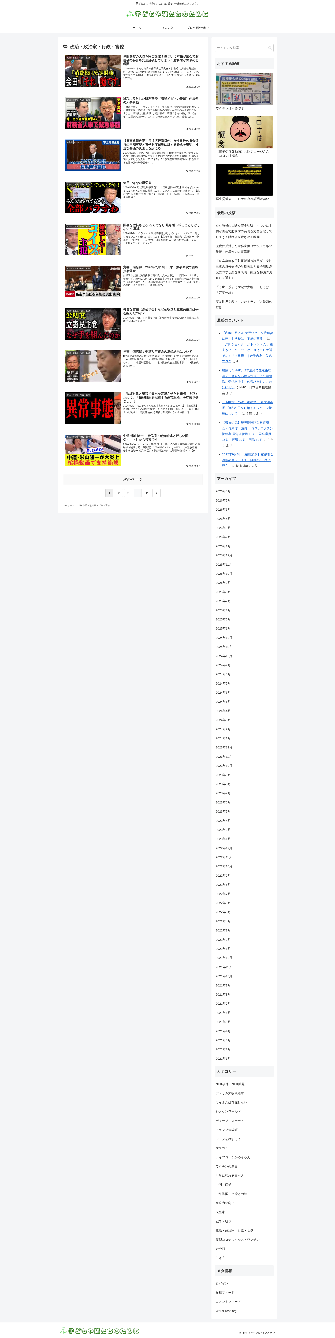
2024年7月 (223, 683)
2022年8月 (223, 884)
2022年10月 (224, 866)
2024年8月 (223, 674)
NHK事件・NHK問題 (230, 1084)
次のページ (133, 479)
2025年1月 (223, 628)
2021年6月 (223, 1013)
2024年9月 (223, 665)
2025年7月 (223, 601)
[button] (270, 48)
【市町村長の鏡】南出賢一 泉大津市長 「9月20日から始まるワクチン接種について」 (247, 407)
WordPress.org (226, 1311)
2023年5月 (223, 811)
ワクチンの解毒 (227, 1166)
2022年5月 (223, 912)
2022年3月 (223, 930)
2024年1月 (223, 738)
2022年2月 (223, 939)
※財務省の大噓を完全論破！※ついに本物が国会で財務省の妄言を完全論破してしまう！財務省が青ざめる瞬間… (244, 231)
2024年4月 (223, 711)
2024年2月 (223, 729)
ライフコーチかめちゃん (233, 1157)
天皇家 (220, 1212)
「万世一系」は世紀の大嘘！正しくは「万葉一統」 (242, 289)
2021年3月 (223, 1040)
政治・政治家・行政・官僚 (234, 1230)
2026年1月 (223, 546)
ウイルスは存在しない (231, 1102)
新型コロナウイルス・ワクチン (238, 1239)
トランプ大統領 (227, 1130)
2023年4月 (223, 820)
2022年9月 (223, 875)
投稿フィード (225, 1292)
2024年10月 (224, 656)
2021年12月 (224, 958)
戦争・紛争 (223, 1221)
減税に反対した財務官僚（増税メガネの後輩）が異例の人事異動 (244, 248)
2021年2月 (223, 1049)
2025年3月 (223, 610)
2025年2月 (223, 619)
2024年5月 (223, 701)
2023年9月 (223, 775)
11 (147, 493)
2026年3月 (223, 528)
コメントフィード (228, 1301)
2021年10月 (224, 976)
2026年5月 (223, 509)
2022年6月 (223, 903)
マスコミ (222, 1148)
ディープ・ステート (230, 1121)
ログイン (222, 1283)
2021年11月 (224, 967)
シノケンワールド (228, 1111)
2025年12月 (224, 555)
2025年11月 (224, 564)
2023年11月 (224, 756)
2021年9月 (223, 985)
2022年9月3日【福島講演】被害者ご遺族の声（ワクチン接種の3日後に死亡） (247, 460)
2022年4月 (223, 921)
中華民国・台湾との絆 (231, 1194)
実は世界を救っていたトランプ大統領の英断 (244, 304)
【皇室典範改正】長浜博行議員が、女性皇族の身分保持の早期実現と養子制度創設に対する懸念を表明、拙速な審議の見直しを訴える (244, 269)
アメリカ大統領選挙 (230, 1093)
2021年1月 (223, 1058)
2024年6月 (223, 692)
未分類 (220, 1249)
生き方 (220, 1258)
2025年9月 (223, 582)
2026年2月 (223, 537)
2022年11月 (224, 857)
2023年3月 (223, 830)
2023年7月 (223, 793)
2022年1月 (223, 949)
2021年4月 (223, 1031)
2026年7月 (223, 500)
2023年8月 (223, 784)
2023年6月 (223, 802)
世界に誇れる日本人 (230, 1175)
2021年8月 (223, 994)
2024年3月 (223, 720)
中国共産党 (223, 1184)
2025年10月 (224, 573)
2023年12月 (224, 747)
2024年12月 (224, 637)
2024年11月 (224, 647)
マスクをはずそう (228, 1139)
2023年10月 (224, 765)
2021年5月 (223, 1022)
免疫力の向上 (225, 1203)
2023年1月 (223, 839)
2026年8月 (223, 491)
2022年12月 (224, 848)
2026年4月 (223, 519)
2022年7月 (223, 894)
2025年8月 (223, 592)
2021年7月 (223, 1003)
